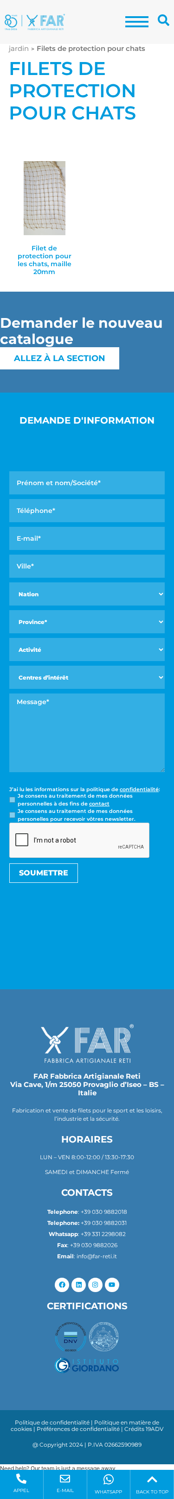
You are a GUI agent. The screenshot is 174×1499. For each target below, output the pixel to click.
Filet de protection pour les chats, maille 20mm (44, 259)
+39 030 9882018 (104, 1211)
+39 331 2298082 (103, 1233)
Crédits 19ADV (143, 1428)
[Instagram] (95, 1285)
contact (99, 803)
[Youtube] (112, 1285)
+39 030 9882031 (104, 1222)
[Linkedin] (78, 1285)
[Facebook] (62, 1285)
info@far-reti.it (97, 1256)
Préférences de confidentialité (78, 1428)
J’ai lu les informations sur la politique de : (84, 789)
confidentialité (139, 789)
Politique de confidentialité (52, 1422)
